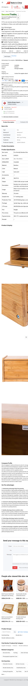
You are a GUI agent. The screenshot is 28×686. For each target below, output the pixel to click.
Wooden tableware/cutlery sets (9, 638)
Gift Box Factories (20, 664)
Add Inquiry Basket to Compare (10, 116)
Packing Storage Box (8, 671)
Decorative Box (6, 652)
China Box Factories (7, 664)
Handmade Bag (5, 635)
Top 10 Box (18, 671)
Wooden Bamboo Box (8, 667)
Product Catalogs (23, 632)
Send (15, 567)
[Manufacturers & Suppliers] (14, 2)
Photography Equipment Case (10, 656)
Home (3, 11)
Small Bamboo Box (21, 667)
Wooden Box (19, 635)
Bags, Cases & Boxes (10, 11)
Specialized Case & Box (21, 11)
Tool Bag (15, 652)
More (3, 674)
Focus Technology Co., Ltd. (19, 679)
